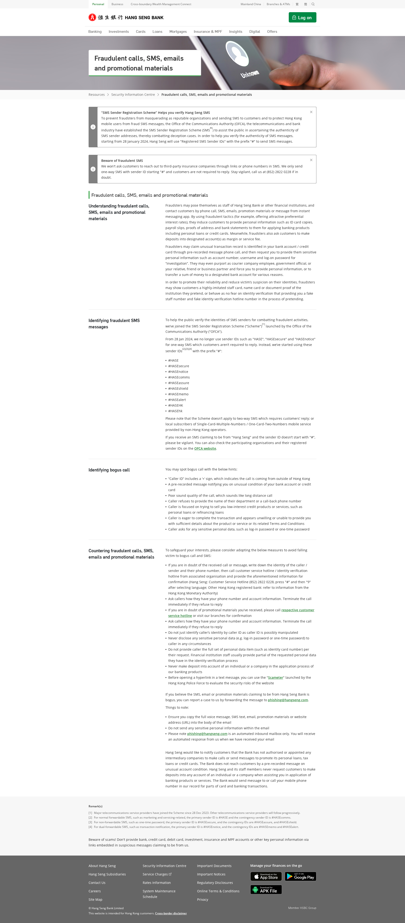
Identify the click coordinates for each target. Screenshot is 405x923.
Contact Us (97, 882)
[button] (313, 4)
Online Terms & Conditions (218, 891)
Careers (95, 891)
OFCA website (205, 448)
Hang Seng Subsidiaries (107, 874)
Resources (97, 94)
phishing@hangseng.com (288, 700)
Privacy (202, 899)
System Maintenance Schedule (159, 894)
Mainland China (251, 4)
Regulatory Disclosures (215, 882)
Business (117, 4)
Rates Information (157, 882)
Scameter (275, 677)
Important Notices (211, 874)
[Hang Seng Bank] (130, 17)
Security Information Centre (133, 94)
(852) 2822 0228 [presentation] (261, 582)
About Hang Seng (102, 866)
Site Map (95, 899)
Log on (305, 17)
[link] (171, 913)
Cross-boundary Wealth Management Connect (161, 4)
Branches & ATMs (278, 4)
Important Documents (214, 866)
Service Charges (155, 874)
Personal (98, 4)
